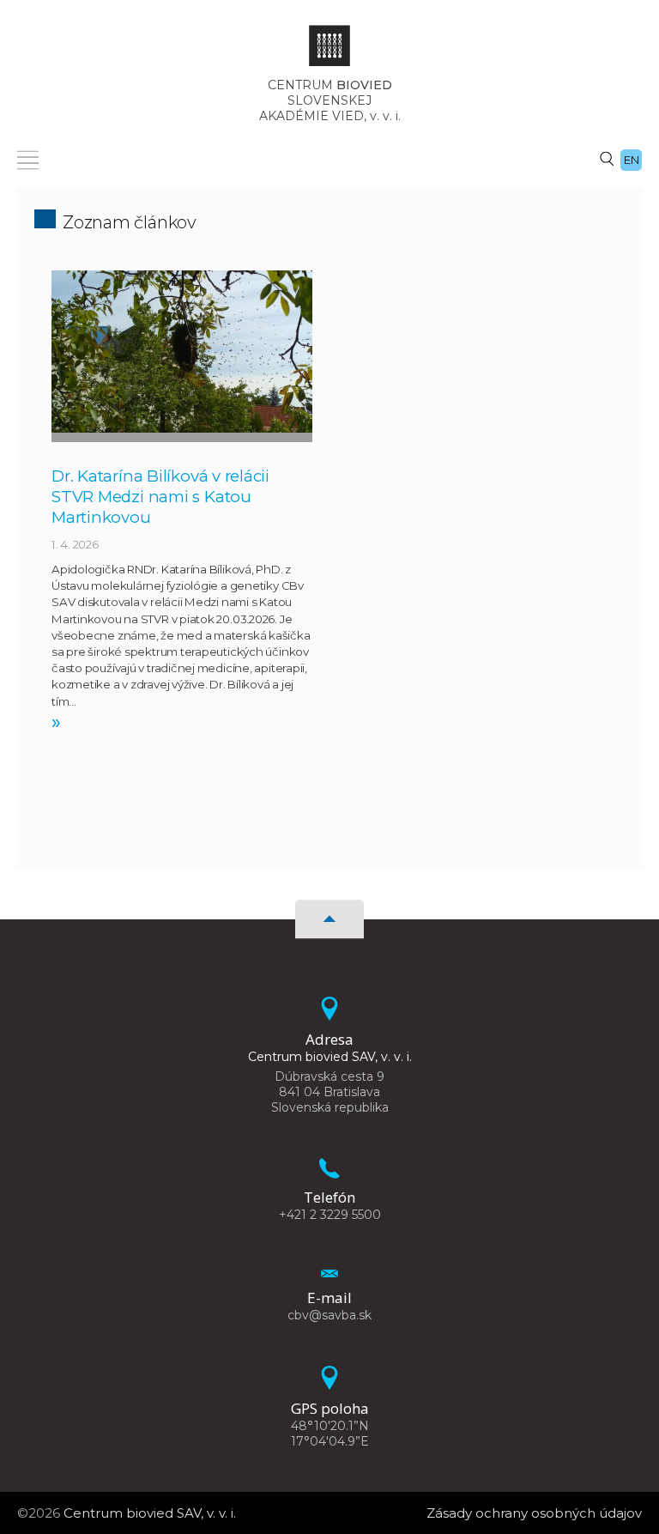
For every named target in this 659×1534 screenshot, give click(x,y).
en (631, 160)
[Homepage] (329, 50)
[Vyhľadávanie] (606, 158)
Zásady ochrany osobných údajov (534, 1513)
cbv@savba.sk (329, 1315)
